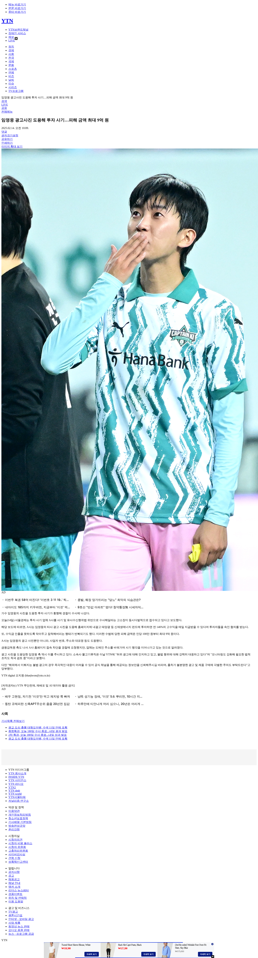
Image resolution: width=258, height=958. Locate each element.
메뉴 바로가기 (17, 4)
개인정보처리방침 (19, 814)
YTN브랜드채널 (18, 29)
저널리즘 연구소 (18, 800)
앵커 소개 (14, 886)
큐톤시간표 (15, 915)
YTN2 (12, 787)
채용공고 (14, 879)
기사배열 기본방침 (20, 822)
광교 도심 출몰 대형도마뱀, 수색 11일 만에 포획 (37, 727)
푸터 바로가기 (17, 11)
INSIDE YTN (16, 776)
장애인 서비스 (17, 33)
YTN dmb (14, 790)
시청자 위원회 (17, 847)
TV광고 (13, 911)
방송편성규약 (16, 825)
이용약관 (14, 810)
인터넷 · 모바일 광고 (21, 919)
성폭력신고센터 (18, 861)
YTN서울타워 (17, 797)
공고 (11, 875)
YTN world (15, 793)
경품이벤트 (15, 894)
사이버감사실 (16, 854)
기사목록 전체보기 (13, 721)
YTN (7, 21)
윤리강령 (14, 829)
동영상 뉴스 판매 (18, 926)
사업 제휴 (14, 922)
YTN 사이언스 (17, 780)
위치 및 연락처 (17, 897)
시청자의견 (15, 839)
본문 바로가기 (17, 8)
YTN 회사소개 (17, 773)
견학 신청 (14, 858)
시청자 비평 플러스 (20, 843)
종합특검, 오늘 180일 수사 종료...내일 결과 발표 (37, 731)
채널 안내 (14, 883)
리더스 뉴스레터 (18, 890)
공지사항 (14, 871)
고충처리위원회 (18, 850)
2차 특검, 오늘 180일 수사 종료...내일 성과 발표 (37, 734)
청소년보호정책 (18, 818)
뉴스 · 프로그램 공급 (21, 933)
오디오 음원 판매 (18, 930)
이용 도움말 (15, 901)
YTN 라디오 (16, 783)
